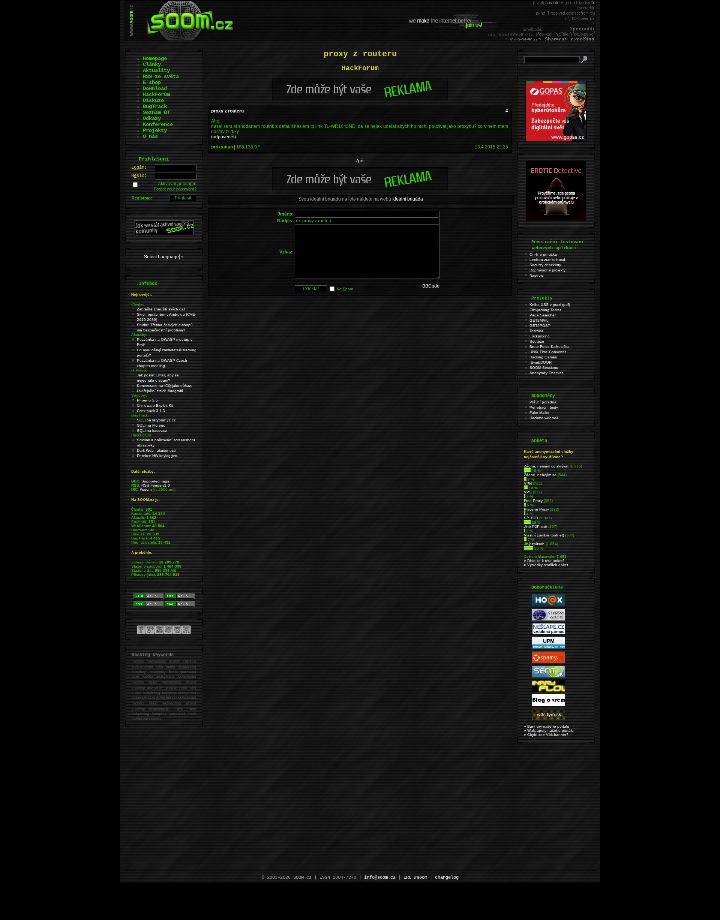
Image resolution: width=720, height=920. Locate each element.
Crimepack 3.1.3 (151, 411)
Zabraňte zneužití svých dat (161, 309)
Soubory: (139, 395)
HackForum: (141, 435)
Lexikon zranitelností (547, 260)
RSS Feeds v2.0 (155, 485)
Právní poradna (543, 402)
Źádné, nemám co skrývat (546, 466)
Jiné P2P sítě (535, 526)
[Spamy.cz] (548, 662)
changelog (447, 877)
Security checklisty (545, 265)
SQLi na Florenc (151, 425)
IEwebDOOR (541, 362)
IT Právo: (139, 370)
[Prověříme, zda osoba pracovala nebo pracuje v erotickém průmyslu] (556, 219)
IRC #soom (415, 877)
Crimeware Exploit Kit (155, 405)
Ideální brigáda (407, 199)
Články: (137, 304)
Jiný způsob (534, 544)
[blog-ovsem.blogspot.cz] (548, 705)
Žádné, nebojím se (540, 475)
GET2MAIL (539, 320)
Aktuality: (139, 335)
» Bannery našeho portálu (546, 726)
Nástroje (537, 275)
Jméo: (286, 214)
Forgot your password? (175, 189)
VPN (528, 483)
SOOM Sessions (544, 368)
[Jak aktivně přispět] (164, 234)
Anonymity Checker (546, 373)
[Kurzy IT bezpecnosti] (556, 140)
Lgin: (139, 167)
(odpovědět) (223, 136)
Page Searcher (543, 315)
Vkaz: (286, 252)
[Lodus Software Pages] (548, 648)
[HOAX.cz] (548, 605)
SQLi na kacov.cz (152, 431)
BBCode (431, 286)
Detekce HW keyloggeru (157, 456)
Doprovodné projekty (548, 270)
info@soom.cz (380, 877)
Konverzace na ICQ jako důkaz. (164, 386)
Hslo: (139, 175)
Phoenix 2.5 (147, 400)
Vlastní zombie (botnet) (544, 535)
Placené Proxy (536, 509)
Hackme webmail (544, 418)
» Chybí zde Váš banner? (546, 735)
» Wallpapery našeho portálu (549, 730)
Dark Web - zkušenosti (156, 450)
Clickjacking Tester (545, 310)
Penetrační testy (544, 407)
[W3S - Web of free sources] (548, 719)
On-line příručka (543, 254)
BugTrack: (140, 415)
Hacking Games (543, 357)
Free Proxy (533, 501)
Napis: (285, 220)
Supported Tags (155, 481)
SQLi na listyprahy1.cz (156, 420)
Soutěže (537, 341)
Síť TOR (531, 518)
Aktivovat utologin (177, 183)
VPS (528, 492)
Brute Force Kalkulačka (550, 347)
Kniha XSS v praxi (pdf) (550, 305)
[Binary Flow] (548, 690)
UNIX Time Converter (548, 352)
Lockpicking (540, 336)
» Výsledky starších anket (546, 565)
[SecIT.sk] (548, 676)
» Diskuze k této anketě (544, 561)
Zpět (360, 160)
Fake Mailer (539, 413)
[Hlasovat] (527, 471)
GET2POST (540, 326)
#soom (146, 489)
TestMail (536, 331)
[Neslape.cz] (548, 633)
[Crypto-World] (548, 619)
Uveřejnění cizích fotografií (160, 391)
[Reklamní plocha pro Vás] (360, 188)
